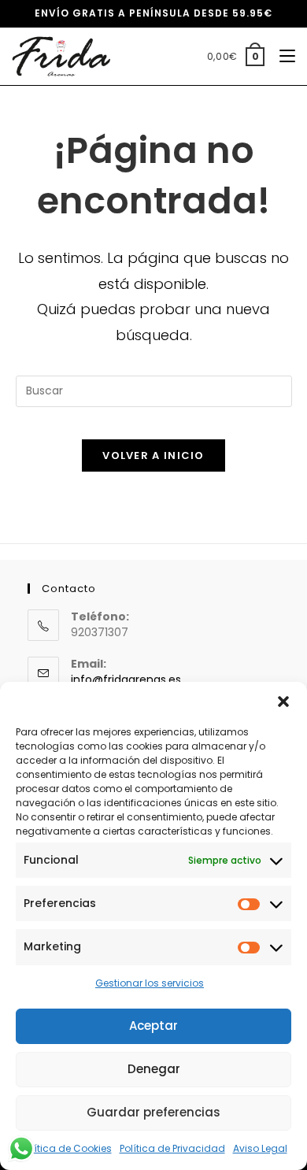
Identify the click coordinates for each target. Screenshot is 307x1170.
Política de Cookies (66, 1148)
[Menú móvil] (281, 56)
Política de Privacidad (172, 1148)
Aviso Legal (260, 1148)
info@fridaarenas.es (126, 679)
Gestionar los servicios (149, 983)
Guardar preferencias (153, 1112)
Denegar (154, 1069)
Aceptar (153, 1025)
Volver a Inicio (153, 455)
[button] (283, 701)
